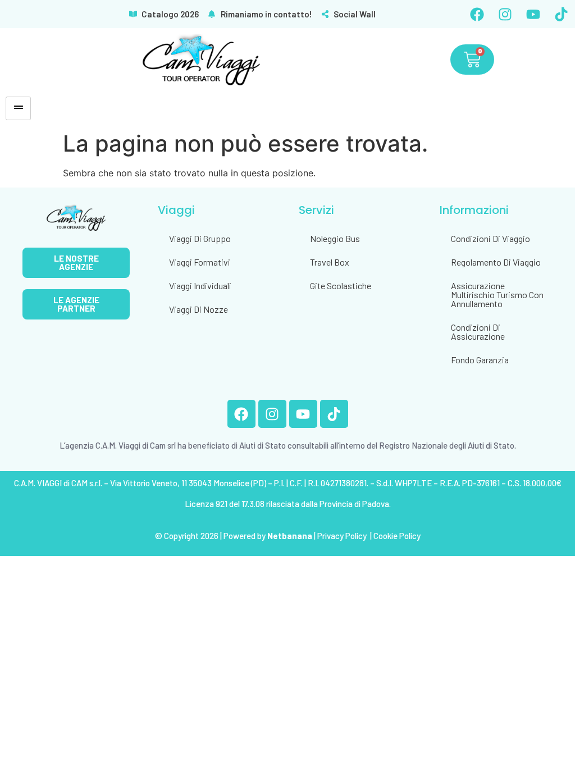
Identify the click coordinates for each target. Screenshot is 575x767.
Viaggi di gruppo (200, 238)
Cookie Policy (397, 536)
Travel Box (329, 262)
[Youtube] (533, 14)
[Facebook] (477, 14)
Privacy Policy (342, 536)
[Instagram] (505, 14)
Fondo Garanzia (480, 359)
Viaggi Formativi (199, 262)
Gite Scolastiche (340, 285)
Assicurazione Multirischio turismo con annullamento (497, 294)
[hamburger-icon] (18, 108)
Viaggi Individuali (200, 285)
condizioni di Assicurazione (478, 331)
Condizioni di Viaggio (490, 238)
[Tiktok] (561, 14)
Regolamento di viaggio (496, 262)
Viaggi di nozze (198, 309)
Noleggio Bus (335, 238)
